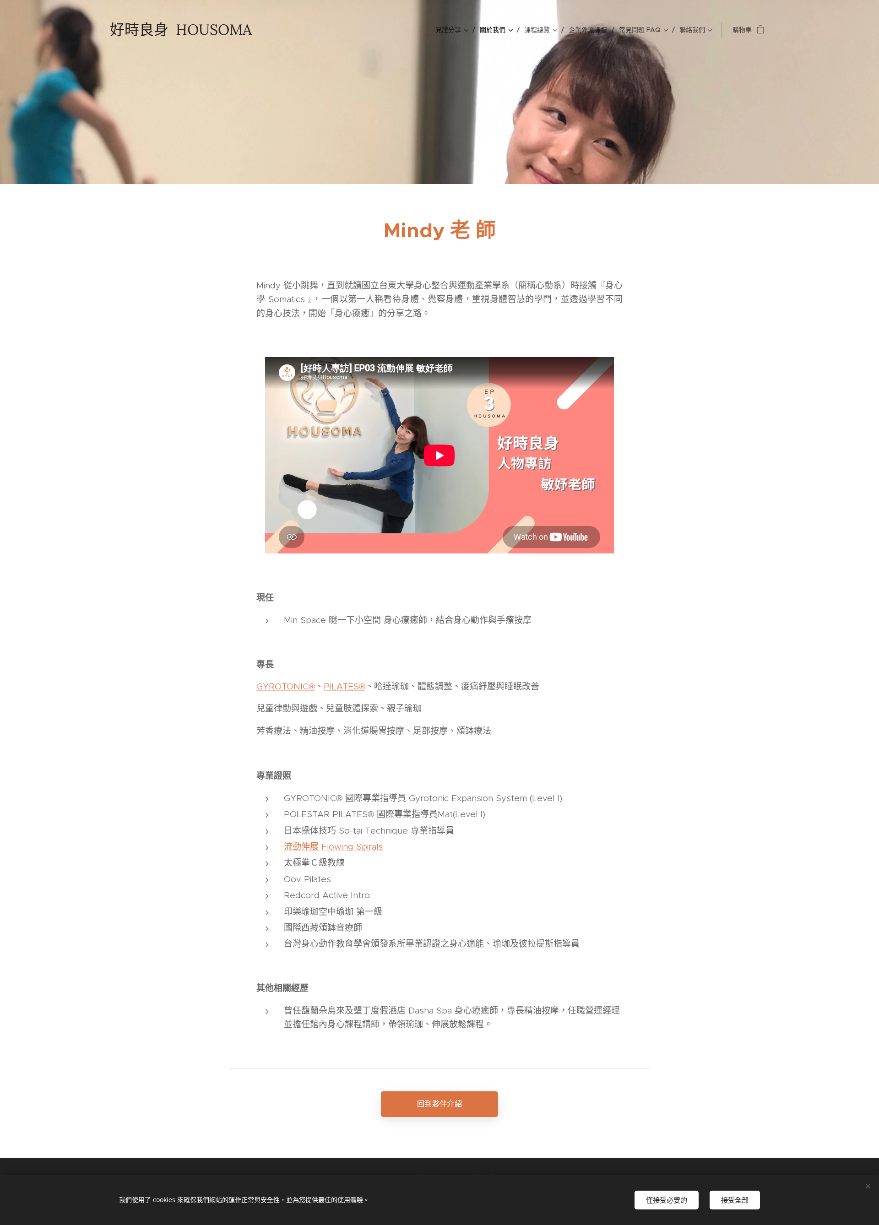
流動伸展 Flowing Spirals (333, 846)
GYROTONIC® (285, 686)
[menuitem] (454, 29)
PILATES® (344, 686)
